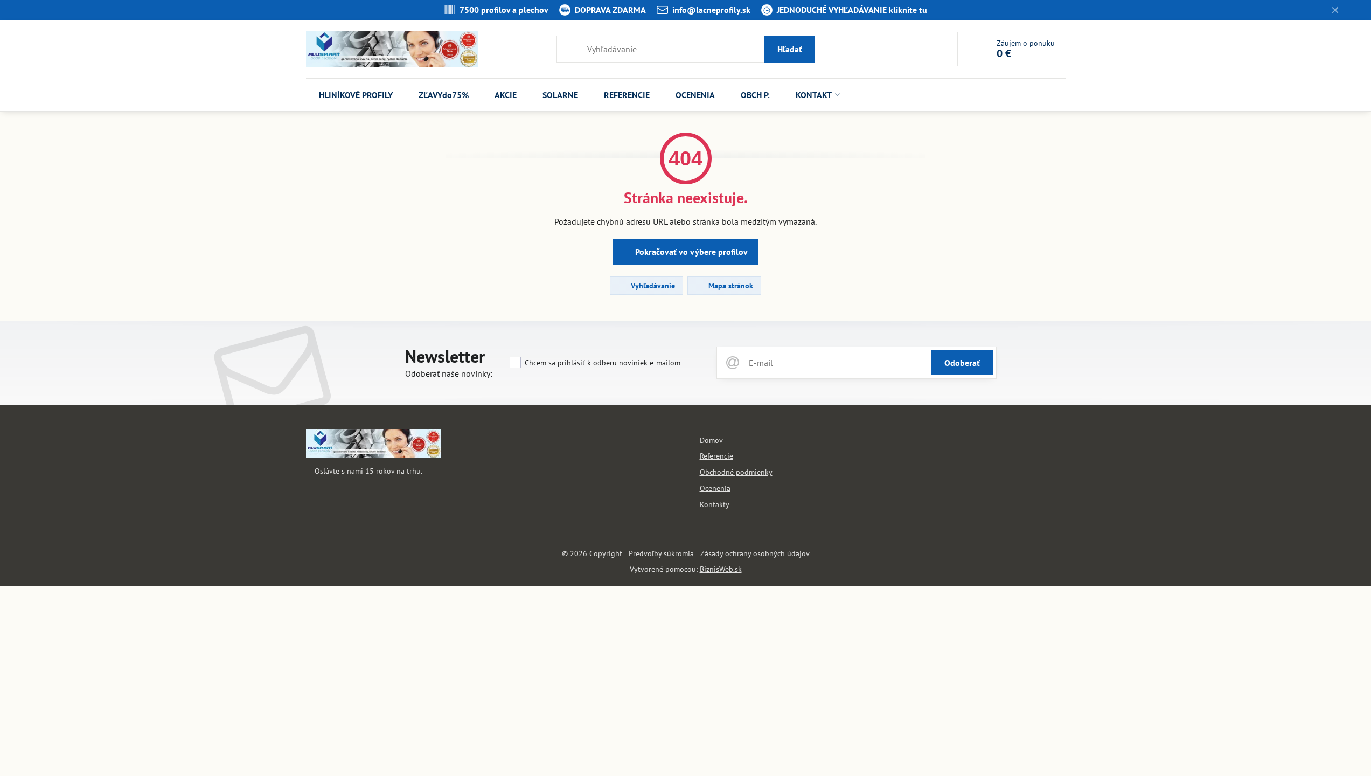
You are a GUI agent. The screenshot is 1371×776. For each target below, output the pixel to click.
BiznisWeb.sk (721, 569)
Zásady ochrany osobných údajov (755, 553)
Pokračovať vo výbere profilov (690, 251)
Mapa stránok (729, 285)
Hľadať (789, 49)
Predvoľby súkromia (661, 553)
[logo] (373, 455)
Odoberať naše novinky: (448, 373)
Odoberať (962, 362)
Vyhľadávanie (652, 285)
